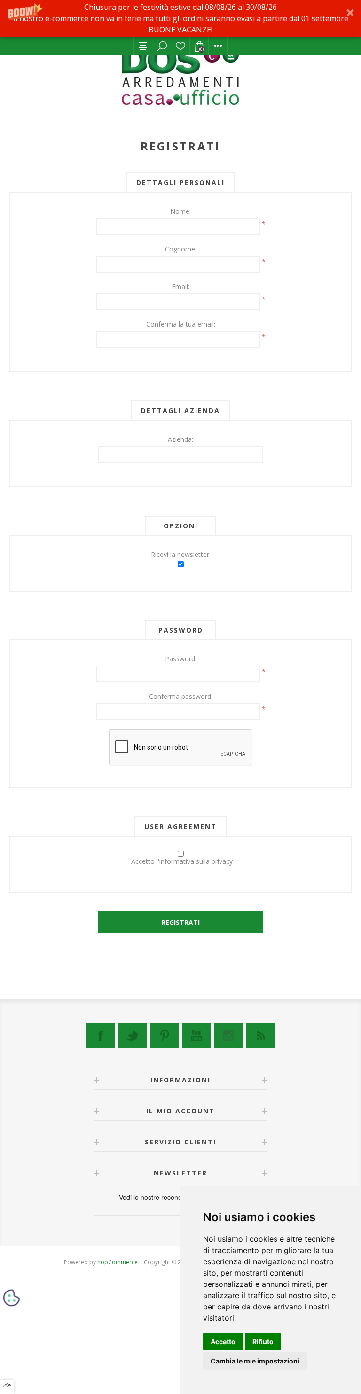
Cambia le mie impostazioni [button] (255, 1361)
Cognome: (180, 248)
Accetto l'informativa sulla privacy (182, 861)
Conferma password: (180, 696)
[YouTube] (196, 1035)
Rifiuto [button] (263, 1342)
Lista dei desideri (180, 46)
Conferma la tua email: (180, 324)
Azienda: (180, 439)
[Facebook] (100, 1035)
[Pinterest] (164, 1035)
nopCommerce (117, 1262)
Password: (180, 658)
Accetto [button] (223, 1342)
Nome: (180, 211)
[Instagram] (228, 1035)
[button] (180, 18)
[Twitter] (132, 1035)
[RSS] (260, 1035)
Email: (180, 286)
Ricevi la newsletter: (181, 554)
